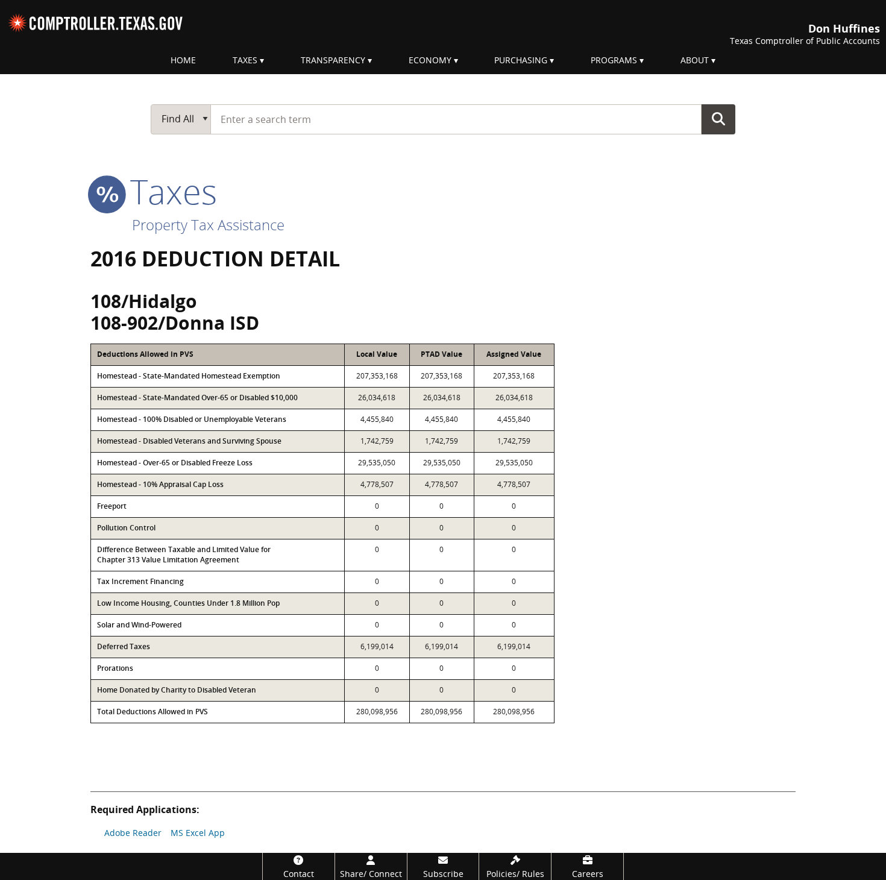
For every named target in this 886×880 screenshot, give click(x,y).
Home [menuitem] (183, 60)
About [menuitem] (694, 60)
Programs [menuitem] (614, 60)
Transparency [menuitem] (333, 60)
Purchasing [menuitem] (520, 60)
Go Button (718, 118)
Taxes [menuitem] (245, 60)
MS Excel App (198, 832)
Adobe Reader (133, 832)
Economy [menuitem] (430, 60)
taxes (169, 191)
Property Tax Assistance (208, 224)
